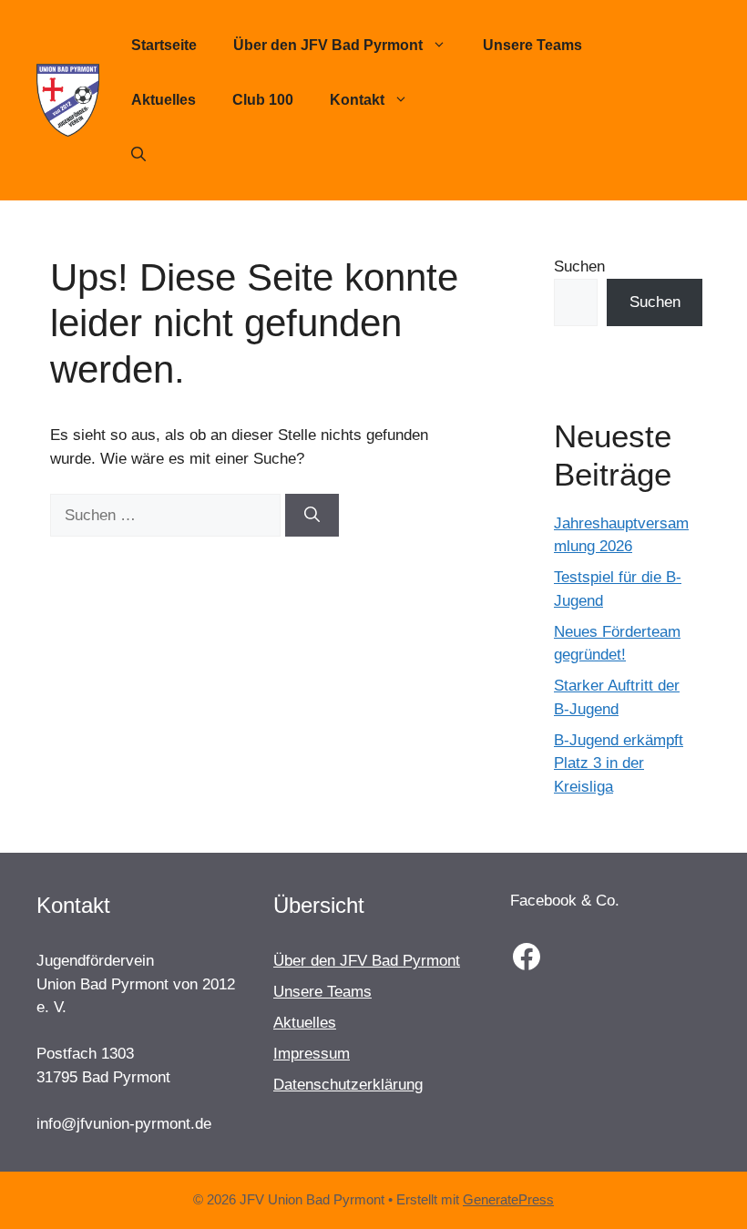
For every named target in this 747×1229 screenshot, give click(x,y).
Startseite (164, 45)
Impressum (311, 1053)
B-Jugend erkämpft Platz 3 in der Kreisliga (618, 763)
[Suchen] (312, 516)
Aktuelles (163, 100)
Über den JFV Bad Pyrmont (328, 45)
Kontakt (357, 100)
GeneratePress (508, 1199)
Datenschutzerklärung (348, 1084)
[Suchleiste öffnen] (138, 155)
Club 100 (262, 100)
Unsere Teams (532, 45)
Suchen (579, 266)
